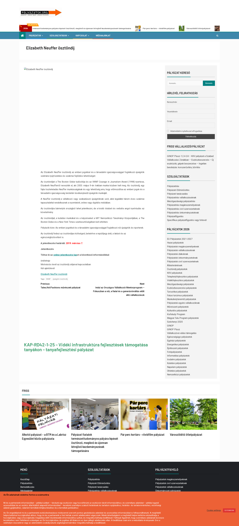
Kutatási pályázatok (176, 363)
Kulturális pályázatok (177, 310)
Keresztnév (172, 102)
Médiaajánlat (103, 35)
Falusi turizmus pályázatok (180, 295)
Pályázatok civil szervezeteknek (183, 261)
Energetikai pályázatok (178, 344)
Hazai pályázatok (175, 242)
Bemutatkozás (27, 487)
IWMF (48, 279)
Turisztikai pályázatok (177, 291)
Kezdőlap (25, 479)
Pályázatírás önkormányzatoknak (183, 212)
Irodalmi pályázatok (176, 359)
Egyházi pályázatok (176, 340)
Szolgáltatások (58, 35)
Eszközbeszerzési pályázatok (182, 288)
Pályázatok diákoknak (177, 254)
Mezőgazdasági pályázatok (180, 284)
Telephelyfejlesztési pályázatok (182, 276)
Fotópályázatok (174, 352)
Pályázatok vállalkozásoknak (181, 250)
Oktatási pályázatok (176, 371)
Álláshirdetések (174, 265)
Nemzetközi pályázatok (178, 374)
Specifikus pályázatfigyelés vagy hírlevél (187, 220)
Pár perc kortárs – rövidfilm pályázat (137, 28)
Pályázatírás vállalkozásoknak (181, 197)
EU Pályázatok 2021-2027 (179, 239)
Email (169, 121)
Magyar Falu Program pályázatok (183, 318)
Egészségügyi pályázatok (179, 337)
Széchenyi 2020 (175, 321)
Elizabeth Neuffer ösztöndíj (54, 274)
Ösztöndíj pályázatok (177, 269)
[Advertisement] (92, 320)
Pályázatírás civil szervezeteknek (183, 209)
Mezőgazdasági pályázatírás (181, 201)
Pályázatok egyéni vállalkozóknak (183, 303)
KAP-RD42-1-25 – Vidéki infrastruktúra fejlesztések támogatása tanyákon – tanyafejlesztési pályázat (86, 347)
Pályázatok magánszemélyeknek (183, 246)
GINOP (170, 325)
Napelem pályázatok (177, 367)
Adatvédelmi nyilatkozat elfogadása (186, 131)
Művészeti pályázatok (178, 307)
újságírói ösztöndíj (60, 279)
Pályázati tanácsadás (177, 194)
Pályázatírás (173, 186)
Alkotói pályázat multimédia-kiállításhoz (218, 28)
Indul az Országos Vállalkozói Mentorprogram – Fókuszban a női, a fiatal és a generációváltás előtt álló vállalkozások (118, 290)
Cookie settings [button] (214, 510)
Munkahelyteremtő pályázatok (181, 299)
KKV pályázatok (174, 273)
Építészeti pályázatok (177, 348)
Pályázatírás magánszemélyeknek (183, 205)
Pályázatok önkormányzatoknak (182, 257)
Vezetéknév (172, 112)
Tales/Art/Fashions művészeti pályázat (60, 286)
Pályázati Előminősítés (178, 190)
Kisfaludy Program (176, 314)
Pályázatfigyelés (175, 216)
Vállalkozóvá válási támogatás (181, 333)
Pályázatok (35, 35)
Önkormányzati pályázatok (168, 490)
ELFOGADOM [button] (229, 510)
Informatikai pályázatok (178, 355)
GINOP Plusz (173, 329)
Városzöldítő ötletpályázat (177, 28)
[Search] (217, 35)
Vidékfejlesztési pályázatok (180, 280)
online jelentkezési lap (65, 255)
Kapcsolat (81, 35)
